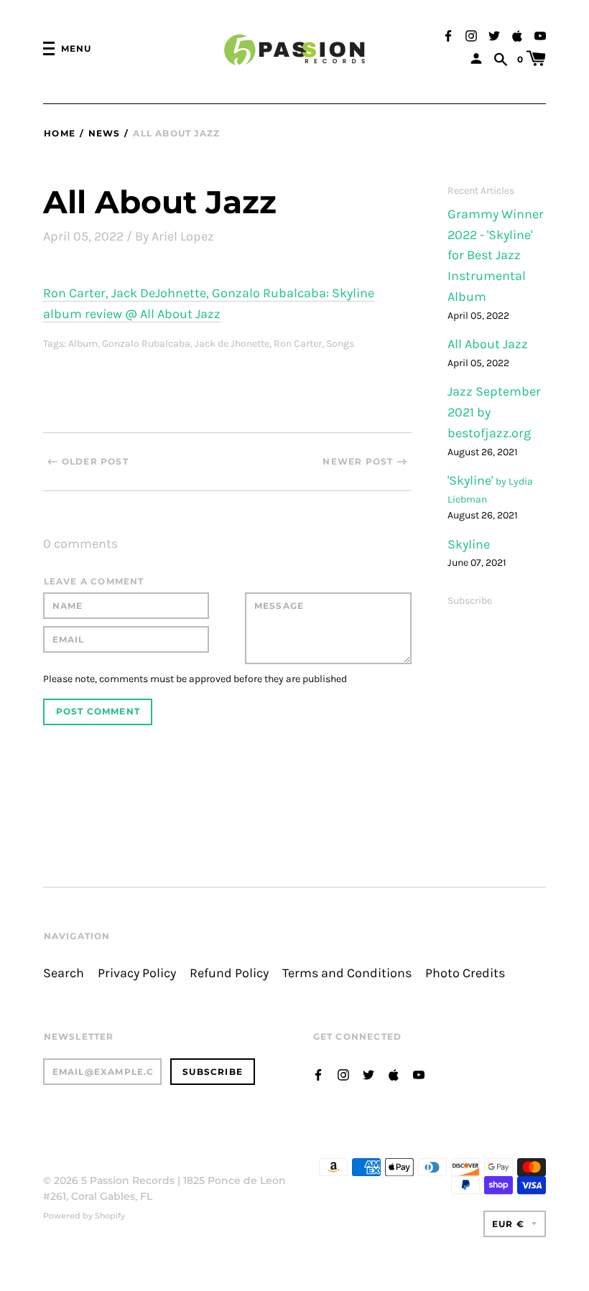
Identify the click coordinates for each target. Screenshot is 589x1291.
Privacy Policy (137, 973)
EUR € (508, 1223)
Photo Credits (465, 973)
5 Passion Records (128, 1180)
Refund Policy (229, 973)
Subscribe (469, 601)
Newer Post (358, 461)
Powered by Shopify (84, 1216)
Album (83, 343)
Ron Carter (298, 343)
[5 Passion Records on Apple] (517, 35)
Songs (340, 343)
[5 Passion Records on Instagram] (471, 35)
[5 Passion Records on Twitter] (494, 35)
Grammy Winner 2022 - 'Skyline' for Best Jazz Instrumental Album (495, 255)
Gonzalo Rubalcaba (146, 343)
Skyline (468, 544)
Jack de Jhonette (232, 343)
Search (63, 973)
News (104, 133)
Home (59, 133)
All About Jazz (487, 344)
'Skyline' (471, 480)
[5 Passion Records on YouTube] (540, 35)
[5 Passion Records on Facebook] (448, 35)
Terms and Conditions (347, 973)
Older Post (95, 461)
